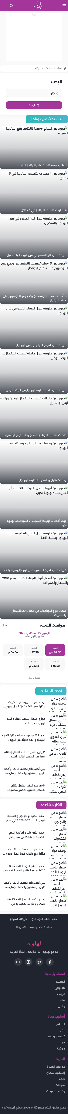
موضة (61, 1048)
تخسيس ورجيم (56, 1036)
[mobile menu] (64, 5)
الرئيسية (60, 981)
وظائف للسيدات (55, 1091)
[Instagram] (28, 962)
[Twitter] (39, 962)
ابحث (32, 105)
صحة (62, 1079)
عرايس (61, 994)
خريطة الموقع (18, 919)
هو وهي (60, 988)
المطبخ (60, 1024)
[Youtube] (18, 962)
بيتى (62, 1030)
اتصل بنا (21, 927)
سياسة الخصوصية (41, 927)
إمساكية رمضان (55, 1073)
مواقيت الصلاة (56, 1066)
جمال (62, 1042)
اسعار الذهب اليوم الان (45, 919)
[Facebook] (50, 962)
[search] (11, 5)
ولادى (61, 1006)
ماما (62, 1000)
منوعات (60, 1085)
